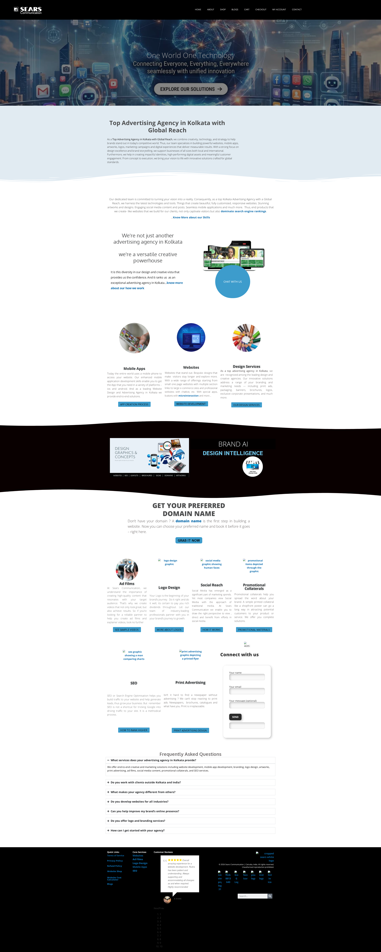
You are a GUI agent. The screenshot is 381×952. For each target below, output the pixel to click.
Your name (235, 672)
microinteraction (188, 395)
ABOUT (210, 9)
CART (246, 9)
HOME (198, 9)
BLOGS (235, 9)
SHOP (223, 9)
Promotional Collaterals (254, 586)
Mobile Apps (134, 368)
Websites (191, 367)
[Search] (269, 896)
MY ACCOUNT (279, 9)
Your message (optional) (243, 701)
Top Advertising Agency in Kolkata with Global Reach (167, 126)
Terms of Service (115, 855)
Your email (235, 687)
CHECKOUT (260, 9)
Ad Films (126, 583)
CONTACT (297, 9)
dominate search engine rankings (243, 211)
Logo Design (169, 587)
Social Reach (212, 584)
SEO (134, 683)
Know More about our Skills (191, 217)
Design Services (246, 366)
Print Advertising (190, 682)
